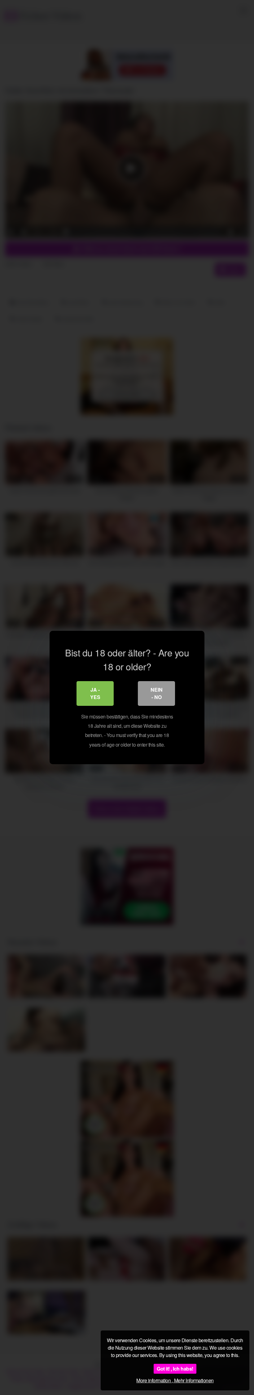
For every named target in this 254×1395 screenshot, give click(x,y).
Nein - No (157, 693)
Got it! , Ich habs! (175, 1368)
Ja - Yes (95, 693)
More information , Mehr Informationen (175, 1380)
